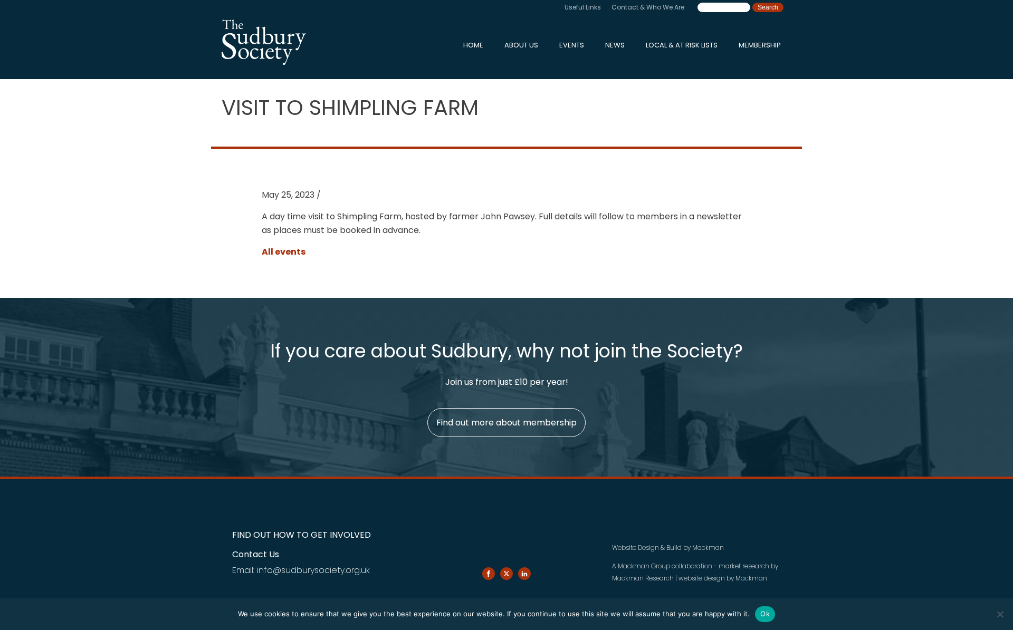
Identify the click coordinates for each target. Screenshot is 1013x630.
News (615, 45)
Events (571, 45)
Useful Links (583, 7)
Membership (760, 45)
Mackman (708, 547)
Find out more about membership (506, 422)
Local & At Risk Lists (682, 45)
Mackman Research (643, 578)
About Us (521, 45)
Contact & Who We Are (647, 7)
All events (283, 252)
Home (473, 45)
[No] (1000, 614)
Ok (765, 613)
